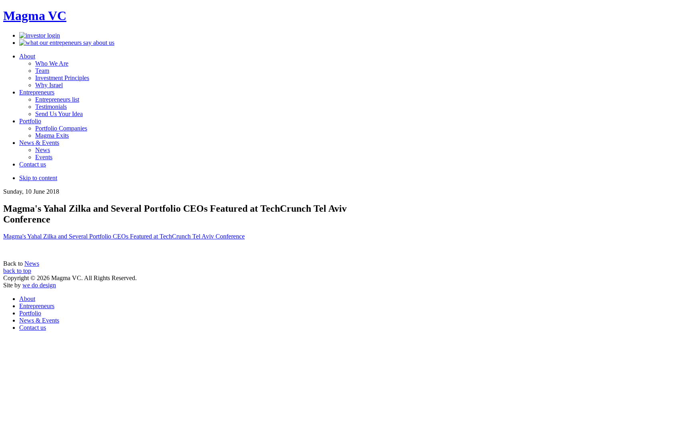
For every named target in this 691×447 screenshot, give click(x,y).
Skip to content (38, 177)
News (31, 263)
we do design (39, 285)
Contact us (32, 327)
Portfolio (30, 313)
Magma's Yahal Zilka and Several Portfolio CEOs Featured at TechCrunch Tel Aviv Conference (124, 236)
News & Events (39, 320)
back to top (17, 270)
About (27, 298)
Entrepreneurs (36, 306)
